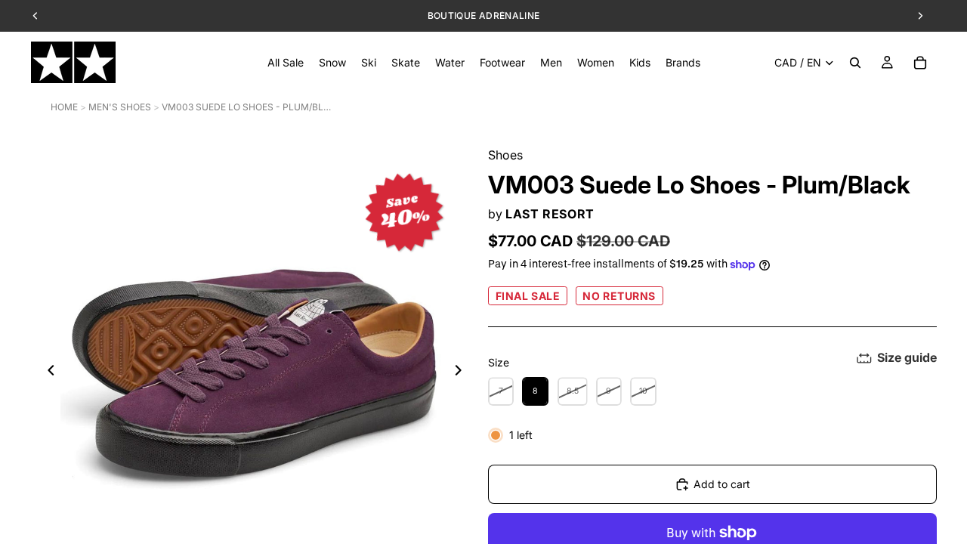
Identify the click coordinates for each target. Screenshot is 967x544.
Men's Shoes (119, 107)
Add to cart (722, 484)
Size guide (907, 357)
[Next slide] (462, 372)
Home (64, 107)
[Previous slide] (46, 372)
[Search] (855, 62)
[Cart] (920, 62)
